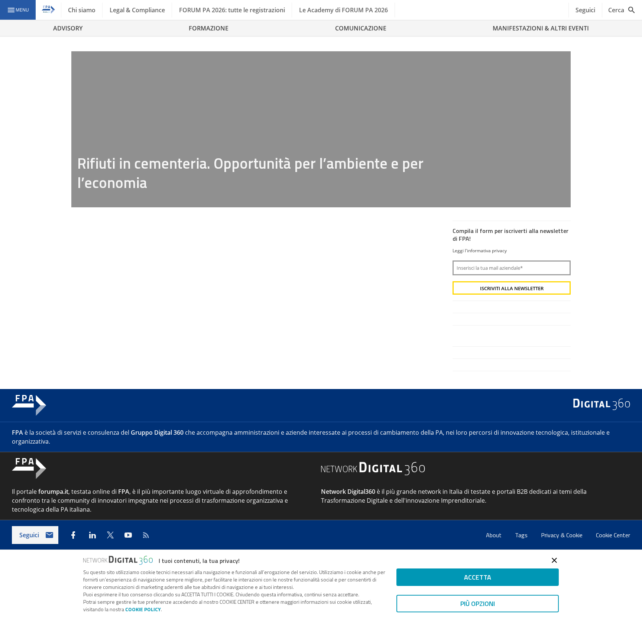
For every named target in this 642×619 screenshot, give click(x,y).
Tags (522, 535)
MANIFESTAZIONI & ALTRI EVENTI (541, 28)
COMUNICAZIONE (360, 28)
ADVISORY (67, 28)
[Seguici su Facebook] (73, 535)
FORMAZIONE (208, 28)
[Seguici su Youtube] (128, 535)
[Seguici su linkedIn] (92, 535)
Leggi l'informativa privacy (480, 250)
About (494, 535)
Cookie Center (613, 535)
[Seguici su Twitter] (110, 535)
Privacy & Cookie (562, 535)
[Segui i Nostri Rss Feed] (146, 535)
